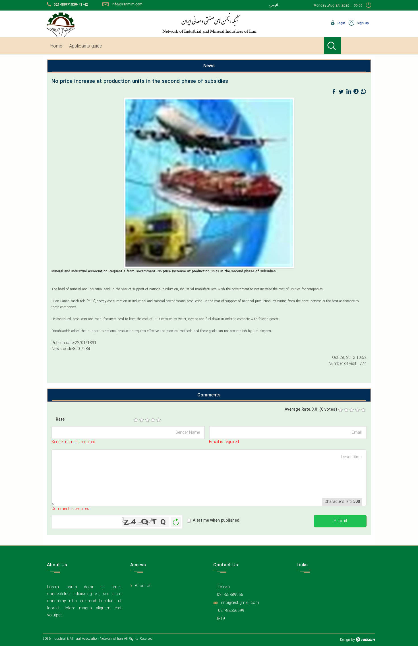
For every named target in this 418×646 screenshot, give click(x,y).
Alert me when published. (217, 521)
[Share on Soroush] (356, 92)
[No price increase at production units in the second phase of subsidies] (209, 183)
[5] (158, 420)
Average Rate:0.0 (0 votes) (311, 410)
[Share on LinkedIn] (348, 92)
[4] (153, 420)
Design (345, 640)
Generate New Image (176, 522)
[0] (340, 410)
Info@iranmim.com (127, 4)
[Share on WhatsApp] (363, 92)
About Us (143, 586)
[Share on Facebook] (333, 92)
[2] (141, 420)
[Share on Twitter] (341, 92)
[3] (147, 420)
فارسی (274, 5)
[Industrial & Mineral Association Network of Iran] (227, 23)
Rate (60, 420)
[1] (135, 420)
